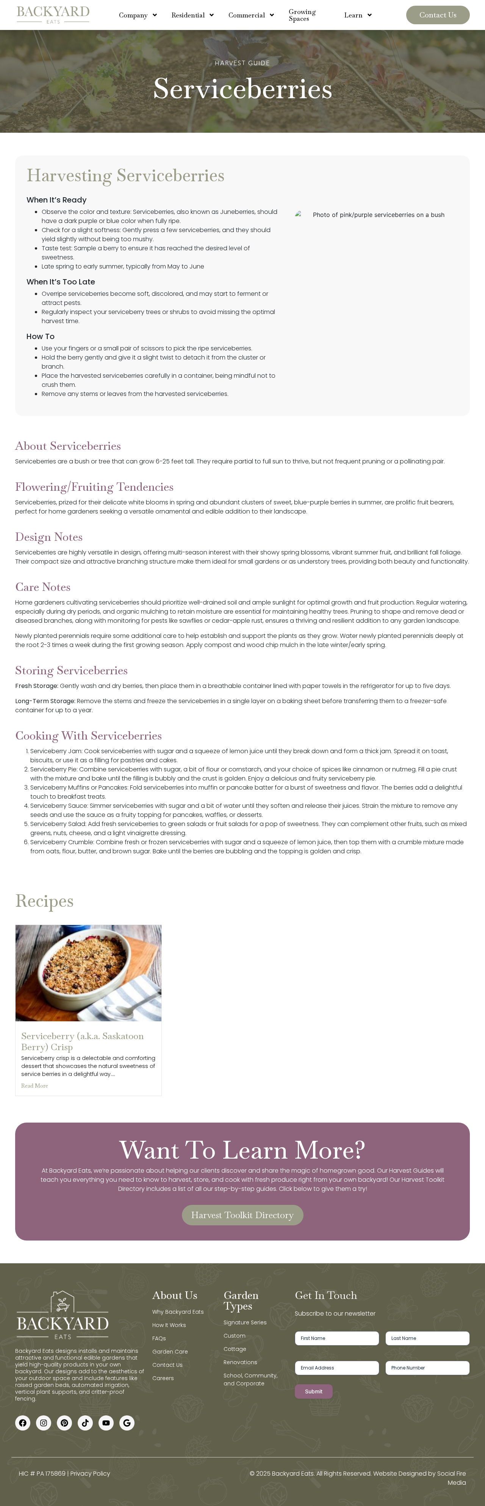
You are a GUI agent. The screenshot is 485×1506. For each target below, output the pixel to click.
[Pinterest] (64, 1423)
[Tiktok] (85, 1423)
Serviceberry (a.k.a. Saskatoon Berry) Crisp (82, 1041)
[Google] (127, 1423)
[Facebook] (22, 1423)
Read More (34, 1085)
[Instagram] (43, 1423)
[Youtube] (106, 1423)
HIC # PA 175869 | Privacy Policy (64, 1473)
